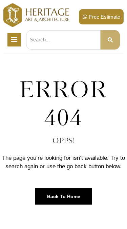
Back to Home (63, 196)
